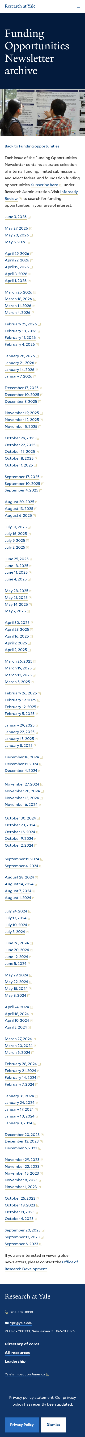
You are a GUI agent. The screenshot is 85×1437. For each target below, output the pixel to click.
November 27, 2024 (22, 784)
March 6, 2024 (17, 1052)
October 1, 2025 (19, 465)
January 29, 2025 (19, 725)
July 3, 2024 (15, 931)
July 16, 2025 (16, 533)
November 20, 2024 (22, 791)
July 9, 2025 (15, 540)
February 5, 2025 (19, 713)
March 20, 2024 (19, 1045)
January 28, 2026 (20, 356)
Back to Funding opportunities (32, 146)
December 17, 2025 (21, 388)
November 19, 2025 (22, 413)
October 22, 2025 (20, 445)
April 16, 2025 (17, 636)
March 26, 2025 (18, 661)
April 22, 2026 (17, 260)
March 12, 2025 (18, 675)
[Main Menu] (78, 6)
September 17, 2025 (22, 477)
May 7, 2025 (15, 611)
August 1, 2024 (18, 897)
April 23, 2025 (17, 629)
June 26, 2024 (17, 943)
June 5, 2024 (15, 963)
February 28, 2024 (21, 1064)
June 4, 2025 (16, 579)
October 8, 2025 (19, 458)
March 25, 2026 (18, 292)
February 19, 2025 (20, 700)
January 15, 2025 (19, 738)
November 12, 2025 (22, 419)
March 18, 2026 (18, 299)
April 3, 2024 (16, 1027)
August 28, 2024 (19, 877)
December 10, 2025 (22, 394)
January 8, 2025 (19, 745)
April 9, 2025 (16, 643)
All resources (17, 1352)
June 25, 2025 (17, 559)
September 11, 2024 (22, 859)
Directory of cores (22, 1344)
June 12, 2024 (16, 956)
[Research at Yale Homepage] (20, 6)
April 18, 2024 (17, 1014)
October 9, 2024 (19, 838)
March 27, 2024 (18, 1039)
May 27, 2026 (16, 228)
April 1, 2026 (16, 280)
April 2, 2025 (16, 649)
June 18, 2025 (16, 565)
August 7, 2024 (18, 891)
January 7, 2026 (18, 376)
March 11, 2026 (18, 305)
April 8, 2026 (16, 274)
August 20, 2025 (19, 502)
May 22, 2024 (16, 981)
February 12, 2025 (20, 707)
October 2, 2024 (19, 845)
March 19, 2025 (18, 668)
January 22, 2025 (19, 732)
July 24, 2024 (16, 911)
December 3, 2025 (21, 401)
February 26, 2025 (21, 693)
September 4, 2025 (21, 490)
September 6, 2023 (21, 1244)
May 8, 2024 (15, 995)
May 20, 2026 (17, 235)
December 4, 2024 (21, 770)
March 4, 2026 (17, 312)
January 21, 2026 (19, 363)
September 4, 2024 (21, 866)
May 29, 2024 (16, 975)
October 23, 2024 (20, 825)
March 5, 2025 (17, 682)
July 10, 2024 (16, 925)
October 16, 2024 (20, 832)
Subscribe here (44, 185)
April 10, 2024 (17, 1020)
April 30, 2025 (17, 622)
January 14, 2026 (19, 369)
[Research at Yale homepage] (28, 1299)
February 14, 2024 (20, 1077)
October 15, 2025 (20, 451)
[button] (53, 1424)
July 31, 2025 (16, 527)
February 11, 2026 (20, 337)
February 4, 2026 (20, 344)
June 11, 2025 (16, 572)
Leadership (15, 1361)
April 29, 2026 (17, 253)
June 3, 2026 (16, 216)
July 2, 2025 (15, 547)
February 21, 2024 (20, 1070)
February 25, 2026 (21, 324)
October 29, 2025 (20, 438)
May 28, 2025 (16, 590)
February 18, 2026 (21, 331)
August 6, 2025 (18, 515)
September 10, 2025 (22, 483)
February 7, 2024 (19, 1084)
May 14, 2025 (16, 604)
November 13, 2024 (22, 798)
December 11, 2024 (21, 764)
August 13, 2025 (19, 508)
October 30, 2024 (20, 818)
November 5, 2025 (21, 426)
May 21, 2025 (16, 597)
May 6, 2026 (15, 242)
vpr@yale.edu (21, 1323)
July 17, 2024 (15, 918)
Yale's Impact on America (25, 1374)
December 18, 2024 (22, 757)
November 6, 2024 (21, 804)
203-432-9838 (21, 1312)
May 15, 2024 (16, 988)
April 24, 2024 (17, 1007)
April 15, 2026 (17, 267)
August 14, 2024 (19, 884)
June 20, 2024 (17, 950)
